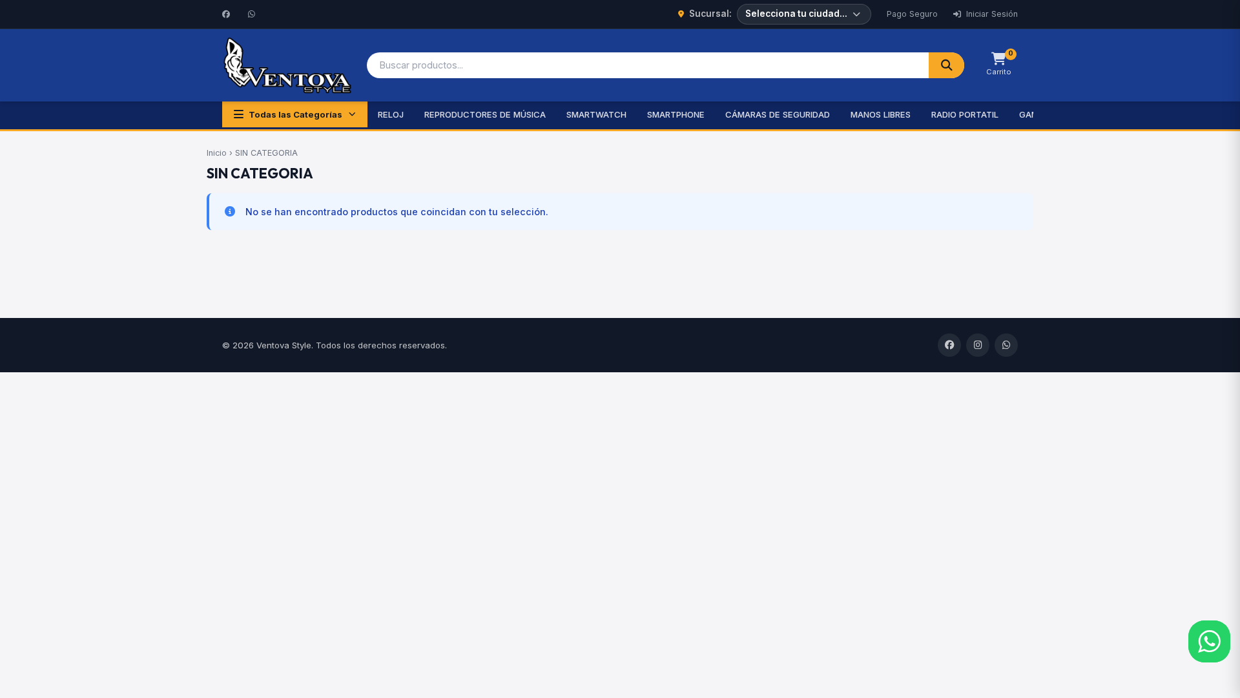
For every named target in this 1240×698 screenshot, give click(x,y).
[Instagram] (977, 345)
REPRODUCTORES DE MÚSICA (485, 114)
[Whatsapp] (253, 14)
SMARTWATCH (596, 114)
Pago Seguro (912, 14)
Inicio (217, 153)
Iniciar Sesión (991, 14)
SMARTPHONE (676, 114)
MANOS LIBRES (881, 114)
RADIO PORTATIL (964, 114)
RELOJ (391, 114)
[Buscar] (946, 65)
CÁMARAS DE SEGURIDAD (777, 114)
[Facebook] (227, 14)
